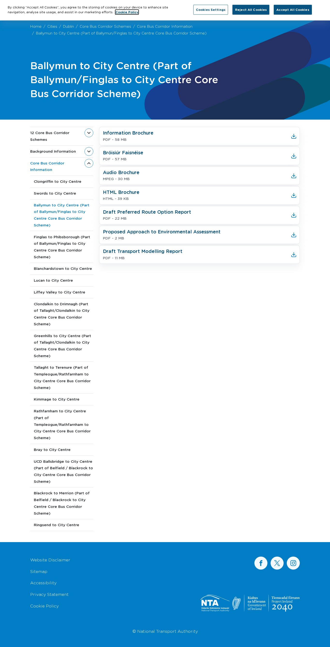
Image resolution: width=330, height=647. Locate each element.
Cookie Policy (44, 605)
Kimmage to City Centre (56, 399)
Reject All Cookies (251, 9)
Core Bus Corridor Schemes (105, 26)
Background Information (53, 151)
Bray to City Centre (52, 449)
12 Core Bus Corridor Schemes (49, 136)
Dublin (68, 26)
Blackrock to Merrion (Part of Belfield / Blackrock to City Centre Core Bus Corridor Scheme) (62, 502)
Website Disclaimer (50, 559)
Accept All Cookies (292, 9)
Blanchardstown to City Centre (63, 268)
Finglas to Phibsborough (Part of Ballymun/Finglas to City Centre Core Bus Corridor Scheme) (62, 246)
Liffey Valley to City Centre (59, 292)
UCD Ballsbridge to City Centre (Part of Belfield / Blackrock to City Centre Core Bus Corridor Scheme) (63, 471)
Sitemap (38, 571)
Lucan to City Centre (53, 280)
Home (36, 26)
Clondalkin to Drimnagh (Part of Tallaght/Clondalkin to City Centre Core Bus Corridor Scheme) (61, 313)
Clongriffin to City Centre (57, 181)
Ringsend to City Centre (56, 524)
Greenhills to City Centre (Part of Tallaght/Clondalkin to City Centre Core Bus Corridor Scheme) (62, 345)
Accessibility (43, 582)
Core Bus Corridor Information (165, 26)
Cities (52, 26)
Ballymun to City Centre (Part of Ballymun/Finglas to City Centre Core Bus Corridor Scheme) (61, 215)
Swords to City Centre (55, 193)
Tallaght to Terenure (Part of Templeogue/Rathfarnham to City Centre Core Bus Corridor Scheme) (62, 377)
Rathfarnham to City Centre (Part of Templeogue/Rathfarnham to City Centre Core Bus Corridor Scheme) (62, 424)
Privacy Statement (49, 594)
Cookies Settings (210, 9)
